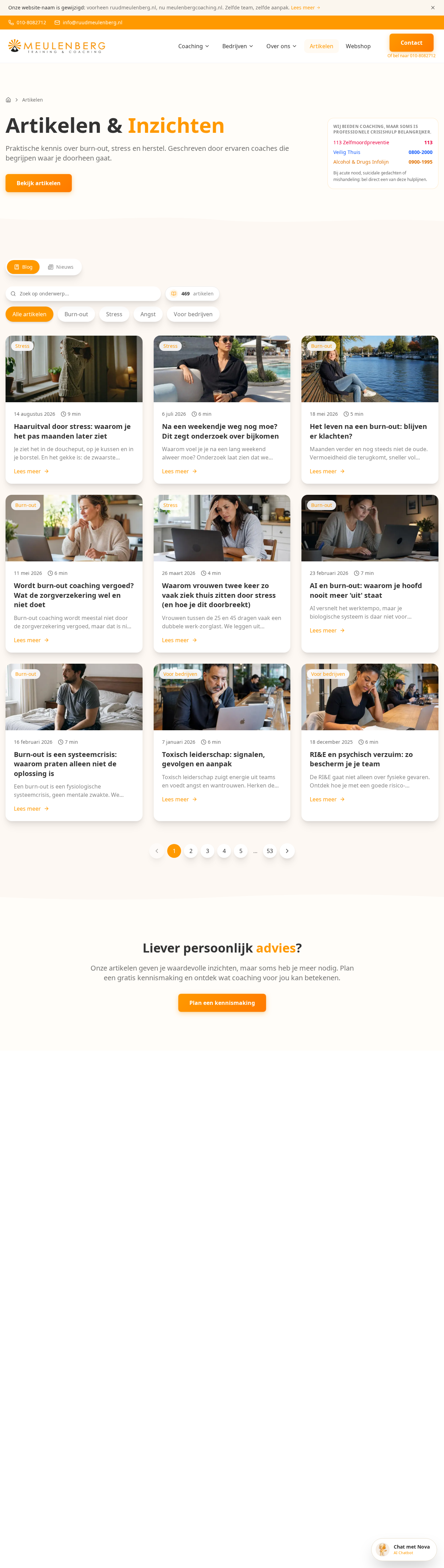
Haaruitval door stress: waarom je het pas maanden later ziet (72, 431)
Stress (114, 314)
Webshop (358, 46)
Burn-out (76, 314)
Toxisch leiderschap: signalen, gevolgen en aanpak (213, 759)
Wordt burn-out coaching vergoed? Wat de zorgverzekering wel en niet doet (74, 595)
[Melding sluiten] (433, 7)
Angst (148, 314)
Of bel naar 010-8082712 (411, 56)
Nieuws (65, 267)
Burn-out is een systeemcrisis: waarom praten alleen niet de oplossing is (65, 764)
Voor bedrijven (193, 314)
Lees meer (27, 471)
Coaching (190, 46)
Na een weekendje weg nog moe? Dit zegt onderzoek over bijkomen (220, 431)
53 (270, 851)
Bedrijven (234, 46)
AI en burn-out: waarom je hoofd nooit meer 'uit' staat (366, 590)
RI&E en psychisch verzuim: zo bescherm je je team (361, 759)
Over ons (278, 46)
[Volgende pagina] (287, 851)
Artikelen (321, 46)
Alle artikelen (29, 314)
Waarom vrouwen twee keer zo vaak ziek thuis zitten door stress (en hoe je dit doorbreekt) (219, 595)
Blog (27, 267)
